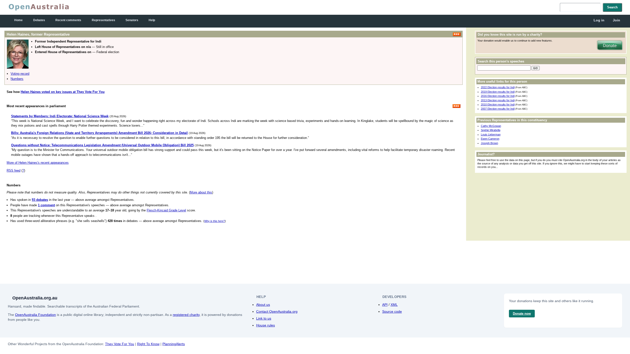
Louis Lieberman (491, 134)
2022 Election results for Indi (498, 87)
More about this (201, 192)
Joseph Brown (489, 143)
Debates (39, 20)
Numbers (17, 79)
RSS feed (13, 170)
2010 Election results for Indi (498, 104)
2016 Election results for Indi (498, 95)
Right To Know (148, 344)
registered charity (186, 315)
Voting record (20, 73)
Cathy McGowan (491, 125)
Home (18, 20)
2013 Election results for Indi (498, 100)
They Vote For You (119, 344)
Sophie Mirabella (490, 130)
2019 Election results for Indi (498, 91)
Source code (392, 311)
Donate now (522, 313)
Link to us (263, 318)
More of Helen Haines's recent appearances (38, 162)
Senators (132, 20)
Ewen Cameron (490, 138)
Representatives (103, 20)
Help (152, 20)
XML (394, 305)
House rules (265, 325)
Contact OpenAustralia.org (277, 311)
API (385, 305)
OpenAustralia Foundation (35, 315)
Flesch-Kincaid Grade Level (166, 210)
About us (263, 305)
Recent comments (68, 20)
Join (616, 20)
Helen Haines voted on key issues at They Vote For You (63, 92)
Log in (599, 20)
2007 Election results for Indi (498, 108)
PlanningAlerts (173, 344)
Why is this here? (214, 221)
